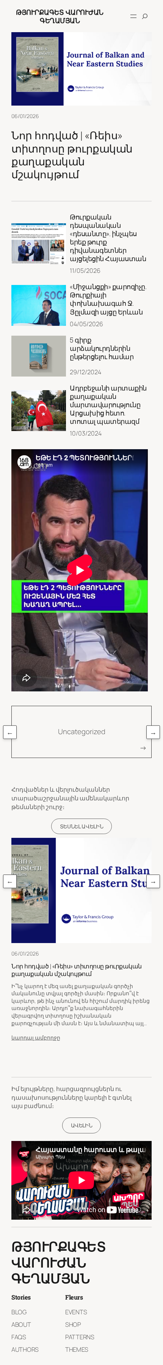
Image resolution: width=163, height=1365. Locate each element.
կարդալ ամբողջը (35, 1037)
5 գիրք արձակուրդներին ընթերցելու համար (101, 348)
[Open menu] (133, 16)
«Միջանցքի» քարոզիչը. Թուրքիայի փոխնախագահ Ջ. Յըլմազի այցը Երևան (108, 299)
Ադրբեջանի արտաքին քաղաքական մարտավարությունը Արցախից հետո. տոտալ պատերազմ (108, 405)
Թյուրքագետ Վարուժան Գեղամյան (59, 16)
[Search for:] (145, 16)
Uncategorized (81, 731)
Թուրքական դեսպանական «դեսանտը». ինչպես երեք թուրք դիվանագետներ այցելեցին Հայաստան (108, 238)
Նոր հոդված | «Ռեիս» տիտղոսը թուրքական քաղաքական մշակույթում (72, 155)
